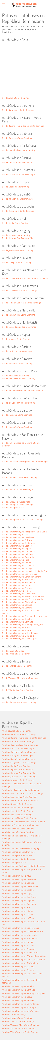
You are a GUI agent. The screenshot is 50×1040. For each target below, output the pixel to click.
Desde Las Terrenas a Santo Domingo (19, 290)
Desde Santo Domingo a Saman (17, 607)
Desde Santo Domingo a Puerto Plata (19, 593)
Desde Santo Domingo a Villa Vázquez (19, 638)
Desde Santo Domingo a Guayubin (18, 557)
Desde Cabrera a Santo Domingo (17, 138)
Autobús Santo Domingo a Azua (16, 875)
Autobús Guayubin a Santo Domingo (19, 762)
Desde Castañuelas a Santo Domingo (19, 150)
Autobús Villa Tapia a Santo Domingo (19, 1028)
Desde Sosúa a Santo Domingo (16, 653)
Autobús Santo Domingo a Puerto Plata (20, 952)
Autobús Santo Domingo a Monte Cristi (20, 938)
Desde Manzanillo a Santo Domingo (18, 314)
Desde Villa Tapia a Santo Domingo (18, 690)
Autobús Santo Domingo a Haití (16, 907)
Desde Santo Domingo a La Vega (17, 568)
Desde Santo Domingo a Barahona (18, 537)
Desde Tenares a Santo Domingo (17, 665)
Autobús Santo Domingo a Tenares (18, 1000)
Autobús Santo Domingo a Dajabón (18, 900)
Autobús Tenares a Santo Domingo (18, 1021)
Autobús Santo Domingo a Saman (18, 970)
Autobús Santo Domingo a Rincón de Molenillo (23, 959)
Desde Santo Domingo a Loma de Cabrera (21, 576)
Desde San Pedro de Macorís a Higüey (19, 477)
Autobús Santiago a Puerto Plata (17, 855)
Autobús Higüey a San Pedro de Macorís (20, 773)
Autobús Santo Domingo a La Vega (18, 918)
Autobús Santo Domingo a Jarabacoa (19, 914)
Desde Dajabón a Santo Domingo (17, 198)
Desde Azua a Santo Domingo (15, 98)
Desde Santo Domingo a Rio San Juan (19, 602)
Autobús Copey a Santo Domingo (17, 755)
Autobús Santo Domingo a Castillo (18, 890)
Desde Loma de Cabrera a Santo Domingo (21, 302)
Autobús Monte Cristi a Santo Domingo (20, 800)
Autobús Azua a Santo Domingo (16, 731)
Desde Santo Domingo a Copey (16, 548)
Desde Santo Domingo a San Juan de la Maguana (25, 616)
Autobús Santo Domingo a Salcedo (18, 966)
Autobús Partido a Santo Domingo (17, 807)
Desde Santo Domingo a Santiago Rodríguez (22, 624)
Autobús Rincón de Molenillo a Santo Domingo (23, 821)
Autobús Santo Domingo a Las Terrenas (20, 928)
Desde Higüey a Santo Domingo (16, 235)
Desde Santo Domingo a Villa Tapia (18, 635)
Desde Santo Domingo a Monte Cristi (19, 582)
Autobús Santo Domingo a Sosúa (17, 997)
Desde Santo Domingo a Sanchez (17, 619)
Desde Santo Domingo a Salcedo (17, 605)
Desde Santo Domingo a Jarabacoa (18, 565)
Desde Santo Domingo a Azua (15, 534)
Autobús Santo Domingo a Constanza (19, 897)
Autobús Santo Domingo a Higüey (17, 911)
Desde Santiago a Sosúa (13, 507)
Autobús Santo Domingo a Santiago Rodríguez (23, 993)
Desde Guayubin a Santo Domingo (18, 211)
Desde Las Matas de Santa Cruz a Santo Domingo (25, 278)
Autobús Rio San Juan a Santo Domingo (20, 825)
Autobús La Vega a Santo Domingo (18, 780)
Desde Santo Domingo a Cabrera (17, 540)
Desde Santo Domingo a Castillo (17, 545)
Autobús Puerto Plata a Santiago (17, 814)
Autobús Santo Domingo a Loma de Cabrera (22, 931)
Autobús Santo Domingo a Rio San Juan (20, 963)
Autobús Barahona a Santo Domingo (19, 734)
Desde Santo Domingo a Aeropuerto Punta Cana (24, 531)
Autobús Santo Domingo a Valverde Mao (20, 1004)
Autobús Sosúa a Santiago (14, 1014)
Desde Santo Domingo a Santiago (17, 621)
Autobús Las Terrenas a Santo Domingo (20, 790)
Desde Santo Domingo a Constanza (18, 551)
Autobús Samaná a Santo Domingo (18, 832)
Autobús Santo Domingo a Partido (17, 945)
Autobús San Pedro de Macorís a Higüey (20, 848)
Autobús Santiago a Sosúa (14, 862)
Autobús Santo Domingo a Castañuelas (20, 886)
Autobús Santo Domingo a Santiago (18, 989)
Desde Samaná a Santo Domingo (17, 427)
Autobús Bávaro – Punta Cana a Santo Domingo (24, 738)
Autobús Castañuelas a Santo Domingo (20, 745)
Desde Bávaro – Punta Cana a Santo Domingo (23, 126)
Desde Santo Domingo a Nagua (16, 585)
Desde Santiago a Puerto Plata (16, 502)
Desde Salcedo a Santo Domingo (17, 415)
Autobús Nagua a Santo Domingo (17, 804)
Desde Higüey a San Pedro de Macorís (19, 238)
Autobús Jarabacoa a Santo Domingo (19, 776)
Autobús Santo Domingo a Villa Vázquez (20, 1011)
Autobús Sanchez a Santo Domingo (18, 852)
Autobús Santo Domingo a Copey (17, 893)
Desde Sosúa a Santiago (13, 651)
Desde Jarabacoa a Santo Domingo (18, 250)
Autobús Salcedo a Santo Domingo (18, 828)
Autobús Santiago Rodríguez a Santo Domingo (23, 866)
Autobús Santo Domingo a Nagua (17, 942)
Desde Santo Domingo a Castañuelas (19, 543)
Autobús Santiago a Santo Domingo (18, 859)
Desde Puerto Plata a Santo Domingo (19, 378)
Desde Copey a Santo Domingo (16, 186)
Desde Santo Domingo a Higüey (16, 562)
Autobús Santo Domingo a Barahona (19, 879)
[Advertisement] (25, 69)
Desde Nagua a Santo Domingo (16, 339)
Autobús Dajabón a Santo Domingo (18, 759)
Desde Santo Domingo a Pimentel (17, 590)
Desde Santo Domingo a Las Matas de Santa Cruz (25, 571)
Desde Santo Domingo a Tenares (17, 630)
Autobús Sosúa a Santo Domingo (17, 1018)
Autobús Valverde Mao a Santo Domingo (20, 1025)
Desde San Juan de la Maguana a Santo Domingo (25, 461)
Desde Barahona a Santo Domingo (18, 110)
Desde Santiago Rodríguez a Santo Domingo (22, 519)
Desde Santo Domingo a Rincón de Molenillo (22, 599)
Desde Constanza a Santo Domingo (18, 174)
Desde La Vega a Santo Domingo (17, 262)
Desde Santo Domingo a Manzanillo (18, 579)
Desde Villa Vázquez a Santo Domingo (19, 702)
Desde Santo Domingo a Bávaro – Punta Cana (23, 596)
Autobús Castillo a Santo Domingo (18, 748)
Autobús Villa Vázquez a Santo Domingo (20, 1032)
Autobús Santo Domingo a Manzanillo (19, 935)
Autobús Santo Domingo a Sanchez (18, 986)
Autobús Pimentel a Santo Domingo (18, 811)
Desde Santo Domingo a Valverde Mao (20, 633)
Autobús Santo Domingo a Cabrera (18, 883)
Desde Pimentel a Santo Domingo (17, 363)
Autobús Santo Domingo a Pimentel (18, 949)
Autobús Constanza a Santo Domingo (19, 752)
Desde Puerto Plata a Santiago (16, 375)
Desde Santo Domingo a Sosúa (16, 627)
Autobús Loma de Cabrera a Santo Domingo (22, 793)
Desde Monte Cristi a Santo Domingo (19, 327)
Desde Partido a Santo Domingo (17, 351)
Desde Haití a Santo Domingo (15, 223)
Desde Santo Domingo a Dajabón (17, 554)
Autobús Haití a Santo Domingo (16, 766)
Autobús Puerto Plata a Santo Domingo (20, 818)
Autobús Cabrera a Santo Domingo (18, 741)
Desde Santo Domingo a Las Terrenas (19, 574)
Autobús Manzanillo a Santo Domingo (19, 797)
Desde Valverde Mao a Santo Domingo (20, 678)
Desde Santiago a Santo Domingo (17, 504)
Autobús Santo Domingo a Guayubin (19, 904)
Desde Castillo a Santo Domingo (17, 162)
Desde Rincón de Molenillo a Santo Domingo (22, 390)
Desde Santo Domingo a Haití (15, 559)
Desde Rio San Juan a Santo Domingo (19, 402)
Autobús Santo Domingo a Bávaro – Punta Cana (24, 956)
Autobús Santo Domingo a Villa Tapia (19, 1007)
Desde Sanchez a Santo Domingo (17, 489)
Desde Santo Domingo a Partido (17, 588)
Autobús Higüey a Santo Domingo (17, 769)
